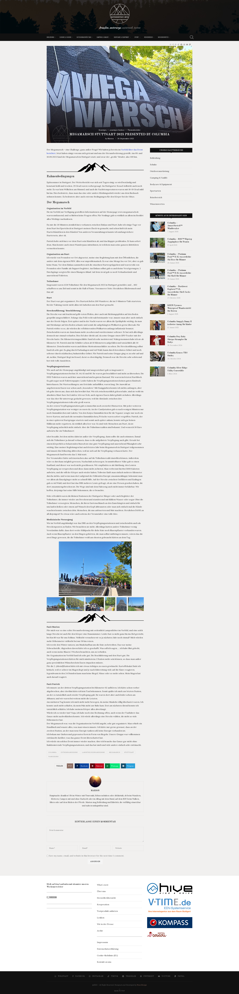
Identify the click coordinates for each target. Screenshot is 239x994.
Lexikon (100, 917)
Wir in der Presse (105, 924)
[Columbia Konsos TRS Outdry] (157, 356)
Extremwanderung (69, 752)
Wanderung (53, 756)
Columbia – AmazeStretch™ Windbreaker (174, 226)
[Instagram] (175, 44)
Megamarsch (114, 752)
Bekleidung (50, 37)
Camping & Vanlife (103, 37)
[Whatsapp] (170, 44)
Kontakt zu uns (104, 962)
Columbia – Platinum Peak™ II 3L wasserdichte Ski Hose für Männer (179, 257)
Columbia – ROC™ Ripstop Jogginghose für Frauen (179, 240)
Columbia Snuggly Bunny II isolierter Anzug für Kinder (179, 323)
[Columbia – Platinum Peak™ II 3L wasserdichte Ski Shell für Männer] (157, 274)
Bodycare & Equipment (121, 37)
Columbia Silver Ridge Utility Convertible (177, 369)
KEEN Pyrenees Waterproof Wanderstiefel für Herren (179, 308)
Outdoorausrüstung (84, 37)
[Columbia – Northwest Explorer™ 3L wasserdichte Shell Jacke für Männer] (157, 290)
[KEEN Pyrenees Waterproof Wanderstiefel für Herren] (157, 309)
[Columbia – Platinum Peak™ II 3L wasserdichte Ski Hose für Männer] (157, 258)
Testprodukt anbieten (107, 911)
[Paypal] (190, 44)
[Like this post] (71, 765)
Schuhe (153, 164)
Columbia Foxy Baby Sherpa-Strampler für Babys (177, 339)
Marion (111, 138)
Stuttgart (129, 752)
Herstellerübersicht (106, 898)
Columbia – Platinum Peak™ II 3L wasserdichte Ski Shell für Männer (179, 273)
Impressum (102, 942)
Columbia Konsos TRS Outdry (177, 354)
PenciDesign (142, 985)
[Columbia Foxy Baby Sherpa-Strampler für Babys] (157, 340)
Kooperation (103, 904)
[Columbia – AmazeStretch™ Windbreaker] (157, 227)
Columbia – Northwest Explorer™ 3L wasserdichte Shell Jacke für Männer (178, 291)
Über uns (101, 891)
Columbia (52, 752)
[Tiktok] (178, 44)
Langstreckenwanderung (93, 752)
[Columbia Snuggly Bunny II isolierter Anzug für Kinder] (157, 325)
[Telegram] (181, 44)
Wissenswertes (163, 37)
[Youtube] (187, 44)
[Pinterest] (184, 44)
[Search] (191, 37)
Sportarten (155, 191)
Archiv (100, 930)
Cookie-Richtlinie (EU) (107, 955)
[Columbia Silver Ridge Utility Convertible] (157, 371)
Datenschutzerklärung (108, 949)
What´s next (102, 885)
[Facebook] (173, 44)
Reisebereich (148, 37)
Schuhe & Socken (65, 37)
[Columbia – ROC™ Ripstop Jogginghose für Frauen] (157, 243)
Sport (136, 37)
